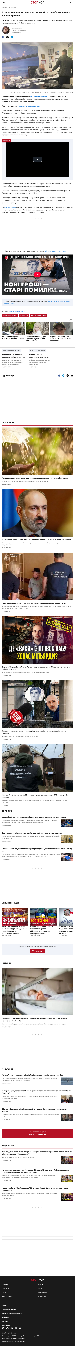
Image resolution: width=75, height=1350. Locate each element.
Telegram (50, 301)
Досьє (4, 1292)
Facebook (56, 301)
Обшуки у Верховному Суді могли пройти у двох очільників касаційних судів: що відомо (34, 1110)
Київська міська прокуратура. (28, 106)
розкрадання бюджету (10, 315)
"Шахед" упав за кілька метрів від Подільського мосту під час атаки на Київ (32, 1075)
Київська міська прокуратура (17, 311)
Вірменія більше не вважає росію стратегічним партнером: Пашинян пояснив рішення (36, 539)
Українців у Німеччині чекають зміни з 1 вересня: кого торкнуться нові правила (34, 817)
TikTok (13, 303)
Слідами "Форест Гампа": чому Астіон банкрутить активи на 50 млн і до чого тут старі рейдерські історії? (36, 668)
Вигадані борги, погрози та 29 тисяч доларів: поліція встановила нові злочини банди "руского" (36, 1092)
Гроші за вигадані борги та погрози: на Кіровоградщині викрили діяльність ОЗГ (34, 603)
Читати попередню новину (11, 350)
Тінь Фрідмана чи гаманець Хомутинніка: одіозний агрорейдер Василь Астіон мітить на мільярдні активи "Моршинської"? (37, 1153)
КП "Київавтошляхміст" (39, 96)
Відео (39, 1284)
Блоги (40, 1288)
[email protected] (19, 1342)
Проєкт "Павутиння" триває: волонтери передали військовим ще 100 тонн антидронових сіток (42, 930)
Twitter (68, 301)
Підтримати (39, 951)
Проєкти (5, 1284)
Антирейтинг (42, 1296)
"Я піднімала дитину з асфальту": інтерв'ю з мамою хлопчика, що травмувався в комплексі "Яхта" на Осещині (34, 1019)
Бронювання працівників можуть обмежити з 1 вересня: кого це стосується (32, 833)
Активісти (5, 1317)
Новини (4, 1288)
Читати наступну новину (37, 350)
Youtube (62, 301)
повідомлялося (10, 207)
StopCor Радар (7, 1296)
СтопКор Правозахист (9, 1309)
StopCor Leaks (8, 1145)
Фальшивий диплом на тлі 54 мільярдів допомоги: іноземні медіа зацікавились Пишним (34, 732)
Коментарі (10, 376)
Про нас (4, 1306)
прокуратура (24, 315)
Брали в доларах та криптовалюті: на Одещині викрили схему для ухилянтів (39, 358)
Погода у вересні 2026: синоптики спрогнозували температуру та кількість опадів (35, 478)
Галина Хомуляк (17, 28)
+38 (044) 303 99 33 (37, 1134)
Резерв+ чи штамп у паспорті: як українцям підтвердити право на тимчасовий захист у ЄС (37, 850)
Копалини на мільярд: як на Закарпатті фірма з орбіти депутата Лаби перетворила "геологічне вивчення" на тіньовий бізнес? (35, 1171)
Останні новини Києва (38, 315)
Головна (4, 8)
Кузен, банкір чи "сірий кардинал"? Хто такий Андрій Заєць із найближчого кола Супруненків (35, 1189)
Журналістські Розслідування (12, 1313)
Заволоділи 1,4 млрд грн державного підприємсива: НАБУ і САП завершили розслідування (13, 358)
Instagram (7, 303)
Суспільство (13, 8)
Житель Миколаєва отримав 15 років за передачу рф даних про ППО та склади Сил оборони (35, 796)
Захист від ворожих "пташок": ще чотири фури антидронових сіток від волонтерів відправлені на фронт (14, 930)
